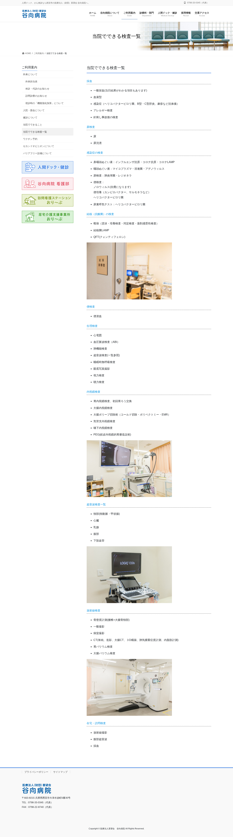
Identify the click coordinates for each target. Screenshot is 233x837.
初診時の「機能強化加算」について (44, 103)
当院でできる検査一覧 (35, 131)
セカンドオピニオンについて (38, 146)
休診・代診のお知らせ (37, 88)
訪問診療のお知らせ (36, 95)
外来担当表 (31, 81)
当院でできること (32, 124)
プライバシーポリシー (36, 772)
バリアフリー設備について (37, 153)
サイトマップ (60, 772)
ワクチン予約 (30, 139)
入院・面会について (34, 110)
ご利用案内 (29, 67)
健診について (30, 117)
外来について (30, 74)
